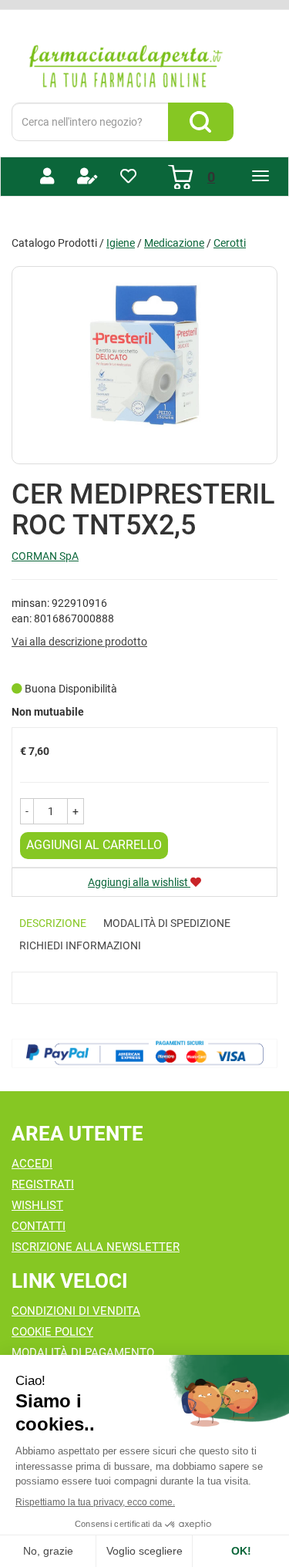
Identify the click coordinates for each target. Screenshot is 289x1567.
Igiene (120, 243)
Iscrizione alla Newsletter (96, 1247)
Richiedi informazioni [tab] (80, 945)
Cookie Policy (52, 1332)
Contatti (39, 1226)
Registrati (43, 1184)
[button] (27, 811)
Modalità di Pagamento (83, 1353)
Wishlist (37, 1205)
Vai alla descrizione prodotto (79, 641)
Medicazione (174, 243)
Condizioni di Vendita (76, 1311)
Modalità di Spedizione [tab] (166, 923)
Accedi (32, 1164)
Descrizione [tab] (52, 923)
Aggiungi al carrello (94, 844)
